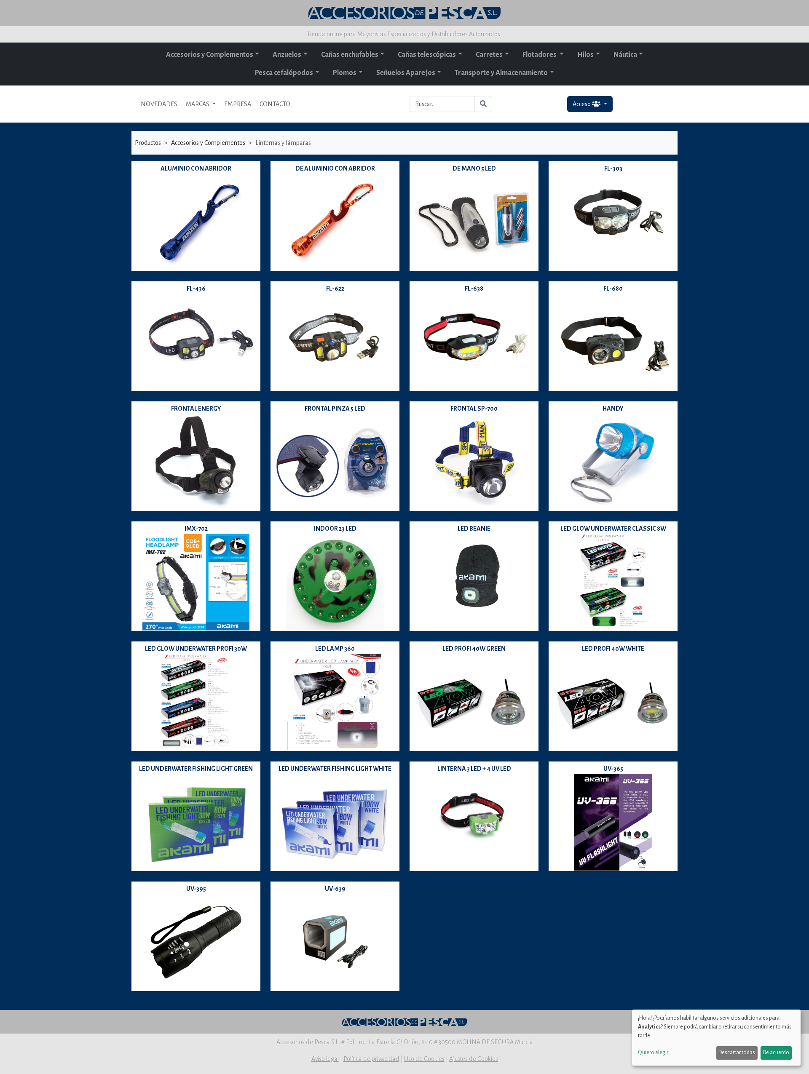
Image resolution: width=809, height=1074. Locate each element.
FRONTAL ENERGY (196, 408)
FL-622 (335, 288)
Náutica (625, 55)
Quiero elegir (653, 1052)
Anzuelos (287, 55)
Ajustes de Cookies (473, 1058)
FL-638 (474, 288)
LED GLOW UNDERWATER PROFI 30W (196, 648)
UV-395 (196, 888)
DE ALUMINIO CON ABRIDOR (335, 168)
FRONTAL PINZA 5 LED (335, 408)
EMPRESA (237, 104)
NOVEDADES (159, 104)
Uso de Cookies (424, 1058)
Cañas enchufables (349, 55)
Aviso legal (325, 1058)
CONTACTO (275, 104)
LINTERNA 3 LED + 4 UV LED (474, 768)
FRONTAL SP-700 (474, 408)
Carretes (489, 55)
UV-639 (335, 888)
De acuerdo (776, 1052)
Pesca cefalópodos (284, 73)
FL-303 (613, 168)
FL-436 (196, 288)
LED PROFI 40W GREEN (474, 648)
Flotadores (540, 55)
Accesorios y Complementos (209, 55)
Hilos (585, 55)
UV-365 (613, 768)
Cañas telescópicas (427, 55)
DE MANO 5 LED (474, 168)
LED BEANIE (474, 528)
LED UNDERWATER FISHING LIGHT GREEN (196, 768)
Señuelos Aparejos (405, 73)
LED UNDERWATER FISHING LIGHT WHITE (335, 768)
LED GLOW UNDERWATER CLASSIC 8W (613, 528)
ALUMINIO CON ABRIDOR (196, 168)
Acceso (582, 104)
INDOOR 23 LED (335, 528)
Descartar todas (736, 1052)
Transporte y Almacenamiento (501, 73)
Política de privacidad (371, 1058)
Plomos (344, 73)
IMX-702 (196, 528)
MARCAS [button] (198, 104)
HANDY (613, 408)
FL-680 (613, 288)
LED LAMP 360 (335, 648)
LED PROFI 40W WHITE (613, 648)
